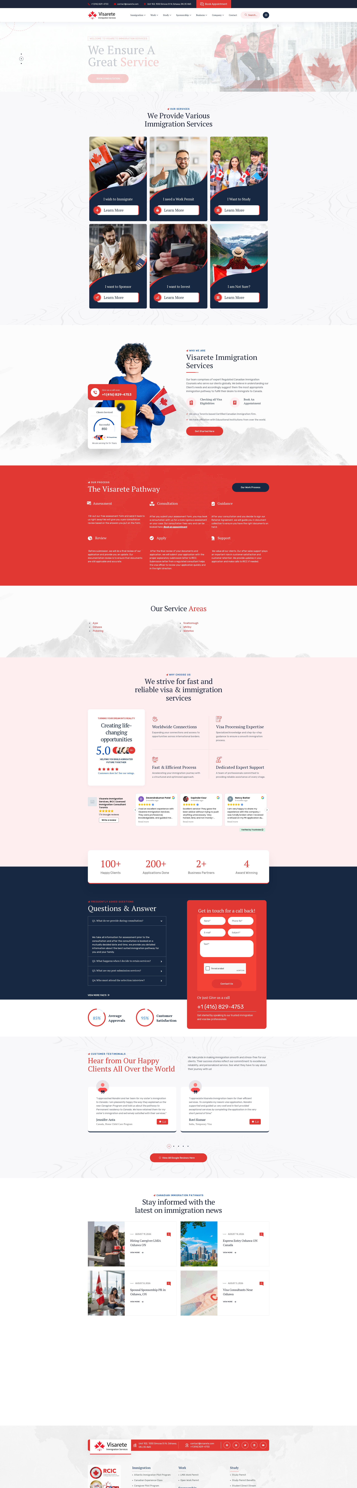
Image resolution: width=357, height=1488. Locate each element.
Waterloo (188, 630)
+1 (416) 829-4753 (220, 1006)
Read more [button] (143, 822)
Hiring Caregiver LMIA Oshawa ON (145, 1243)
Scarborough (190, 623)
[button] (21, 58)
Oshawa (97, 627)
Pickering (98, 630)
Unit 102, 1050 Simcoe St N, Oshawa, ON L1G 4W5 (158, 1445)
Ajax (95, 623)
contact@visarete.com (202, 1443)
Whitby (187, 627)
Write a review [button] (109, 820)
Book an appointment (175, 527)
